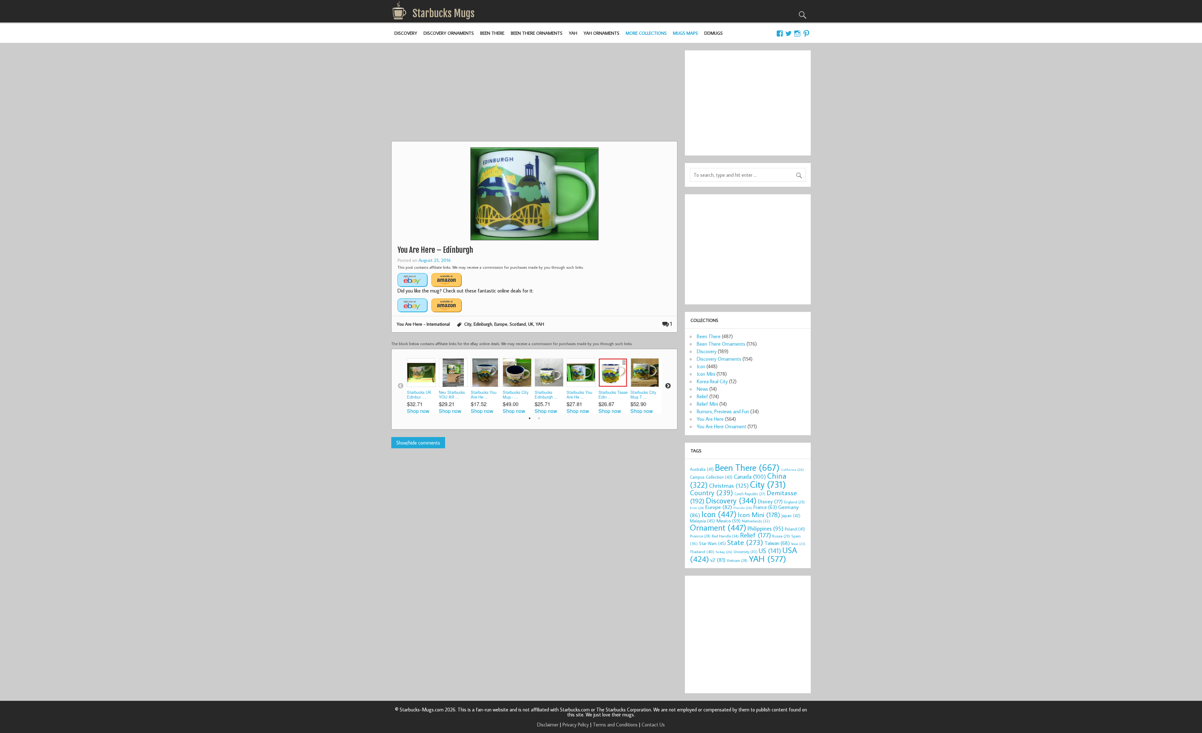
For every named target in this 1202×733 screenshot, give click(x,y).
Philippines (765, 528)
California (792, 469)
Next (668, 386)
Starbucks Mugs (444, 13)
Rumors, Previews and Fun (723, 411)
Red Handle (725, 535)
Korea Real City (712, 381)
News (702, 389)
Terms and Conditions (615, 724)
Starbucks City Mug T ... (643, 394)
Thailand (702, 551)
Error (697, 508)
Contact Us (653, 724)
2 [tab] (539, 418)
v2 (718, 559)
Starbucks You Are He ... (483, 394)
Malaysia (702, 521)
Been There (492, 33)
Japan (790, 515)
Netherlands (756, 520)
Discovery (405, 33)
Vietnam (737, 560)
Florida (742, 507)
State (745, 542)
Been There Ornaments (536, 33)
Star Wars (712, 543)
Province (700, 536)
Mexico (728, 520)
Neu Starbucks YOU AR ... (452, 394)
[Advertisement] (534, 94)
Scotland (518, 324)
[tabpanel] (423, 386)
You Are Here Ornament (721, 426)
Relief (702, 396)
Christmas (729, 485)
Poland (795, 529)
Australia (702, 469)
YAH (573, 33)
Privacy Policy (575, 724)
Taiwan (777, 543)
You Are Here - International (423, 324)
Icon (701, 366)
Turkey (724, 551)
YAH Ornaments (601, 33)
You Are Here (710, 419)
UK (530, 324)
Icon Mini (706, 374)
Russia (781, 536)
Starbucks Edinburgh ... (546, 394)
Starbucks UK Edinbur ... (419, 394)
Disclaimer (547, 724)
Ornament (718, 527)
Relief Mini (707, 404)
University (746, 551)
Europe (500, 324)
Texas (798, 544)
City (467, 324)
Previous (401, 386)
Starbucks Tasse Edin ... (613, 394)
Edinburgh (483, 324)
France (765, 507)
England (794, 502)
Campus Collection (711, 477)
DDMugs (713, 33)
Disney (770, 501)
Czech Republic (749, 493)
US (770, 551)
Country (711, 492)
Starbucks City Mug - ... (515, 394)
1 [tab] (530, 418)
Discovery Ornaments (449, 33)
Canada (750, 476)
